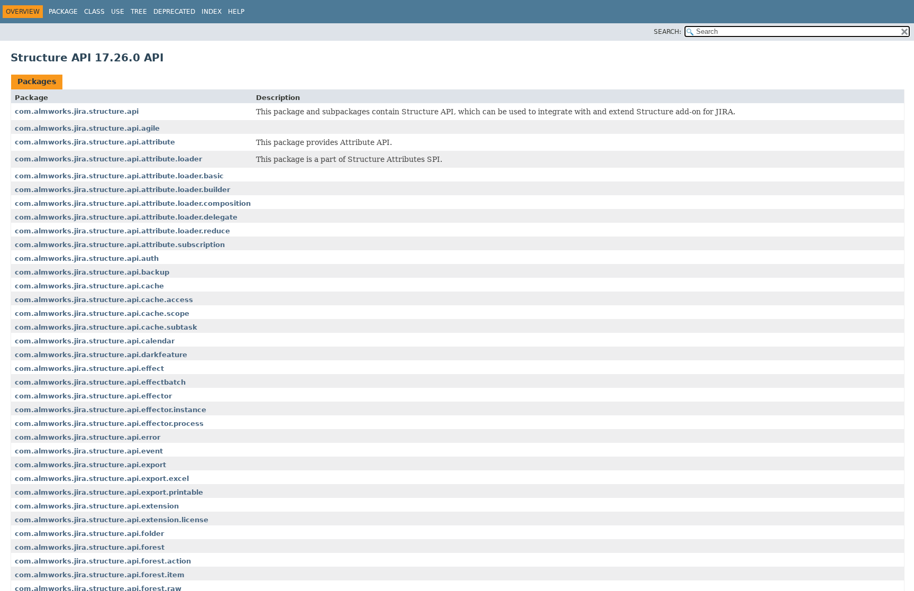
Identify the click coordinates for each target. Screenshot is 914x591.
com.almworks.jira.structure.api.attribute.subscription (120, 245)
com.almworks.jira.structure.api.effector (93, 396)
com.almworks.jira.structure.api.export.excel (102, 479)
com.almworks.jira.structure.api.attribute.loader (108, 159)
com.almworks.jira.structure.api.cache (89, 286)
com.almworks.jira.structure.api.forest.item (100, 575)
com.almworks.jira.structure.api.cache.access (104, 300)
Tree (139, 11)
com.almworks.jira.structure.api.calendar (95, 341)
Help (236, 11)
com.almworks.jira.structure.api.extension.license (111, 520)
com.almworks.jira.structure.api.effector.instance (110, 410)
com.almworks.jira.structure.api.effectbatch (100, 382)
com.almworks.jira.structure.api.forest (89, 547)
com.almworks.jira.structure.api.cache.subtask (106, 327)
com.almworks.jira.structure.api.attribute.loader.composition (133, 203)
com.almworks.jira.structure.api (77, 111)
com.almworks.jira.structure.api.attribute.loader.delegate (126, 217)
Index (212, 11)
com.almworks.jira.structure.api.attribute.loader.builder (122, 190)
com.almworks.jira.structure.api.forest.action (103, 561)
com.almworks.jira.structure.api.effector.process (109, 424)
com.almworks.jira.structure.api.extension (97, 506)
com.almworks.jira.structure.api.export (90, 465)
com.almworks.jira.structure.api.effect (89, 368)
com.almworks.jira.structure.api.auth (87, 258)
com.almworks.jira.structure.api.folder (89, 534)
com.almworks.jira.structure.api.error (87, 437)
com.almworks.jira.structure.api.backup (92, 272)
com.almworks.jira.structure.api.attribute (95, 142)
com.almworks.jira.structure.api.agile (87, 128)
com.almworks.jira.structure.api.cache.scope (102, 313)
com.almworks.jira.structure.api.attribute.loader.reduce (122, 231)
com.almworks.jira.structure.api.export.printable (109, 492)
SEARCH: (667, 31)
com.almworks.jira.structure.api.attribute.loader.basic (119, 176)
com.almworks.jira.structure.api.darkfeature (101, 355)
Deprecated (174, 11)
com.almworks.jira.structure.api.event (89, 451)
